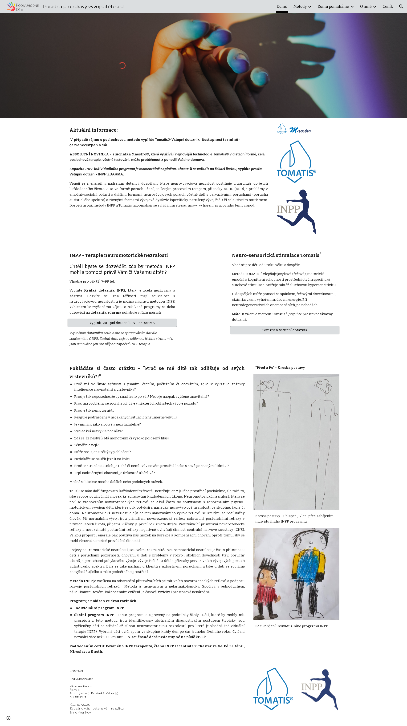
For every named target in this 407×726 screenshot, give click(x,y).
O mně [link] (366, 6)
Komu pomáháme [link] (333, 6)
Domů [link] (282, 6)
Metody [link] (300, 6)
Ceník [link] (388, 6)
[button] (401, 6)
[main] (169, 166)
